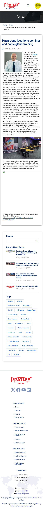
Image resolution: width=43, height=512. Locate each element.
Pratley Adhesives (20, 456)
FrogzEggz (26, 305)
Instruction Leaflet (14, 305)
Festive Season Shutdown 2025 (27, 286)
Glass (9, 323)
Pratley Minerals (20, 459)
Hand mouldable (13, 346)
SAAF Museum (12, 319)
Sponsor (28, 332)
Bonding (19, 301)
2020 (28, 323)
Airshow (23, 314)
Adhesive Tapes (20, 443)
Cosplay (10, 301)
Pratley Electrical (20, 452)
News (11, 25)
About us (17, 410)
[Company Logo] (12, 6)
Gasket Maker (31, 350)
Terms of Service (22, 506)
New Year (11, 328)
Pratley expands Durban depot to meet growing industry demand (27, 264)
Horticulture (12, 350)
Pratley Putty (25, 319)
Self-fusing (20, 310)
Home (5, 25)
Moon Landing (12, 314)
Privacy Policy (19, 417)
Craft (20, 332)
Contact (17, 414)
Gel (9, 355)
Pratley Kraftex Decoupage (19, 463)
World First (11, 332)
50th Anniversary (27, 346)
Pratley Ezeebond (23, 328)
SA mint (10, 310)
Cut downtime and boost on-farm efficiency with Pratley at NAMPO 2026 (26, 253)
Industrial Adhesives (21, 431)
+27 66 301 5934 (22, 491)
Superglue (26, 341)
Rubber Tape (31, 310)
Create (21, 350)
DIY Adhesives (19, 427)
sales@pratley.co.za (22, 494)
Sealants (17, 439)
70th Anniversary (13, 341)
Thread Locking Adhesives (20, 435)
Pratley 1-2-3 (19, 323)
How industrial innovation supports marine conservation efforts (26, 275)
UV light (16, 355)
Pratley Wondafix (13, 337)
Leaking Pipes (27, 337)
